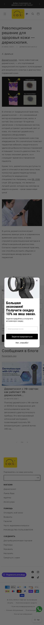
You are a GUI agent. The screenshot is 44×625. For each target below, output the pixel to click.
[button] (22, 336)
